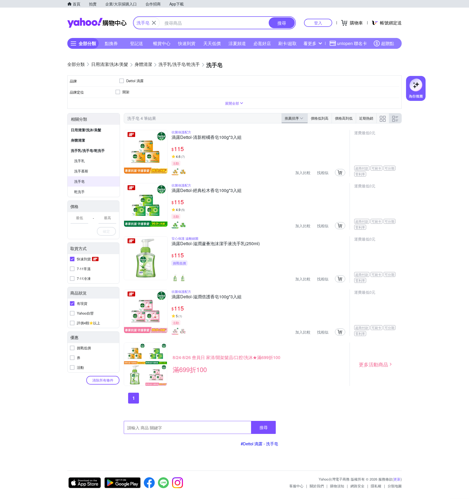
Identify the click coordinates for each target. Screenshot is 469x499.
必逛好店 (262, 43)
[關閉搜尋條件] (154, 23)
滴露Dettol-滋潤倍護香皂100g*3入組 (207, 297)
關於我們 (317, 485)
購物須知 (337, 485)
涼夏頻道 (237, 43)
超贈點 (387, 43)
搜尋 (263, 427)
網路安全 (357, 485)
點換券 (111, 43)
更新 (397, 479)
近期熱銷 (366, 118)
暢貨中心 (161, 43)
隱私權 (376, 485)
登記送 (136, 43)
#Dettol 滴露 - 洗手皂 (259, 443)
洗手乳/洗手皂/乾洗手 (88, 150)
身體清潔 (78, 140)
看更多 (309, 43)
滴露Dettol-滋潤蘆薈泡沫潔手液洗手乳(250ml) (216, 244)
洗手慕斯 (81, 171)
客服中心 (296, 485)
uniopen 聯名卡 (352, 43)
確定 (106, 231)
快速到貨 (186, 43)
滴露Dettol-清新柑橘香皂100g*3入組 (207, 137)
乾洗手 (79, 191)
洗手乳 (79, 160)
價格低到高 (319, 118)
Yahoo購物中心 (96, 22)
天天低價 (212, 43)
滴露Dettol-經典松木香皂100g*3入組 (207, 190)
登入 (318, 22)
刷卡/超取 (287, 43)
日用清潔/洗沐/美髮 (86, 129)
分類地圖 (395, 485)
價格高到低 (344, 118)
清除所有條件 (102, 380)
